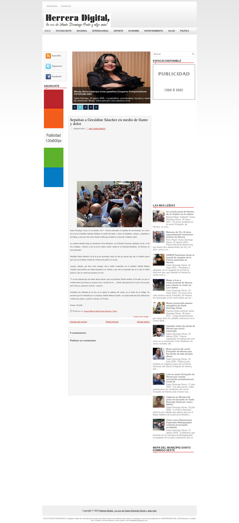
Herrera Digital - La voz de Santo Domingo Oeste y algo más (128, 511)
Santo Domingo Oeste (108, 311)
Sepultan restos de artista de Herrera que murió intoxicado (180, 328)
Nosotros (52, 6)
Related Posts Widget (141, 317)
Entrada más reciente (78, 322)
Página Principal (112, 322)
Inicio (48, 31)
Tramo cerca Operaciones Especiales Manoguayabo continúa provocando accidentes (179, 424)
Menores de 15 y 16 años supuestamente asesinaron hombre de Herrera (179, 234)
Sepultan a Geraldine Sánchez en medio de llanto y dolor (109, 121)
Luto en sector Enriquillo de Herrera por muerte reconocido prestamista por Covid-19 (180, 378)
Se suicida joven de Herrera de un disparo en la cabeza (180, 212)
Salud (98, 311)
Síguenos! (57, 66)
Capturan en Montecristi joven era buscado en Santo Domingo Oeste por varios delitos (180, 401)
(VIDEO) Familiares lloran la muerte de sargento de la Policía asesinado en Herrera (180, 259)
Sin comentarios (97, 129)
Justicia (86, 311)
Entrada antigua (143, 322)
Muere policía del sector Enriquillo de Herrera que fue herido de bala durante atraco (179, 353)
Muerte (92, 311)
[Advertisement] (157, 18)
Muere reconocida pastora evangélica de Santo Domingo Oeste (179, 305)
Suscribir (56, 55)
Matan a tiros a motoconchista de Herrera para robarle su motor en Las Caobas (179, 284)
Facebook (56, 76)
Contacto (66, 6)
